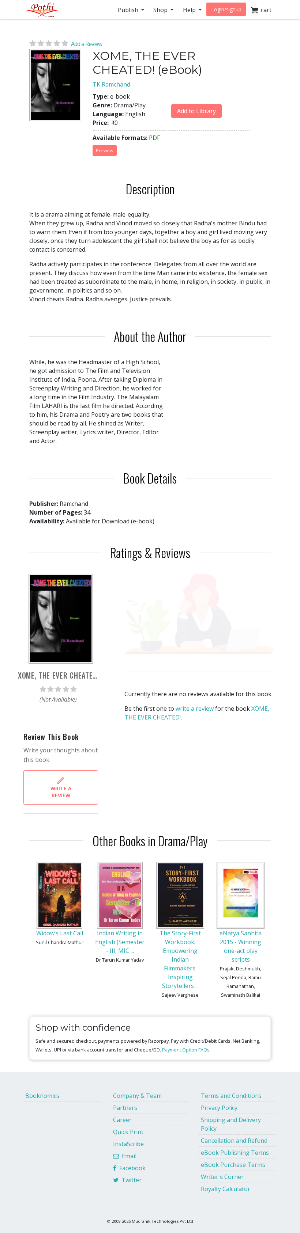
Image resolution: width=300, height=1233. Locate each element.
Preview (104, 150)
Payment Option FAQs (186, 1049)
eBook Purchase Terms (233, 1165)
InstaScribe (128, 1144)
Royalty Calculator (225, 1189)
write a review (195, 709)
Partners (125, 1108)
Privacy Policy (219, 1108)
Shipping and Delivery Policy (231, 1124)
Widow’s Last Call (59, 933)
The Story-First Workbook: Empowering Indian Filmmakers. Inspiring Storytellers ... (180, 959)
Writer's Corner (222, 1177)
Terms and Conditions (231, 1096)
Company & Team (137, 1096)
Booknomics (42, 1096)
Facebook (131, 1168)
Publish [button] (129, 10)
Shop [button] (161, 10)
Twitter (130, 1180)
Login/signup (226, 9)
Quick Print (128, 1132)
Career (122, 1120)
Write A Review (60, 792)
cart (264, 10)
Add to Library (196, 111)
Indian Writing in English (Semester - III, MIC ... (120, 942)
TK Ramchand (111, 84)
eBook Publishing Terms (235, 1153)
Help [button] (190, 10)
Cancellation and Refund (234, 1141)
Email (127, 1156)
